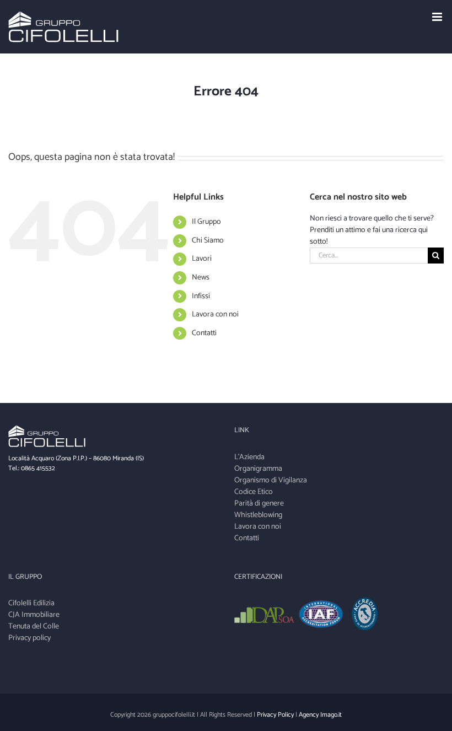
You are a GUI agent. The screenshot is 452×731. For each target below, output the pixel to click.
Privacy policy (29, 638)
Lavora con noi (215, 314)
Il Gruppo (206, 222)
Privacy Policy (275, 715)
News (200, 277)
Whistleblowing (258, 515)
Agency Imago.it (320, 715)
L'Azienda (249, 457)
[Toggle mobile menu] (438, 17)
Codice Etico (253, 492)
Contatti (204, 333)
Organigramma (258, 469)
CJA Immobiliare (34, 615)
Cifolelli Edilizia (31, 603)
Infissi (201, 296)
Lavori (202, 258)
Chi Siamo (208, 240)
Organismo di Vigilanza (270, 480)
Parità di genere (259, 503)
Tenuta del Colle (33, 626)
